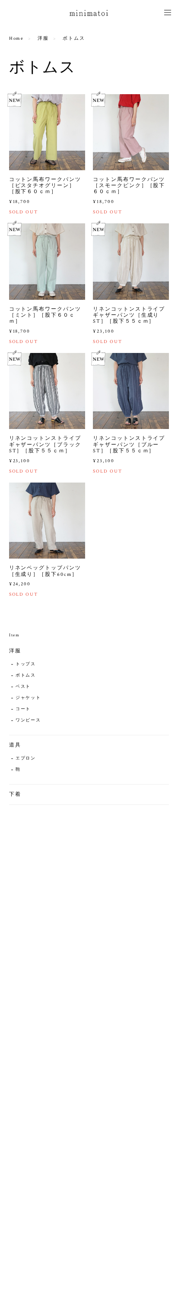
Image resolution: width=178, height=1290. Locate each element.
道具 (15, 745)
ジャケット (28, 698)
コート (23, 709)
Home (16, 38)
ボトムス (26, 675)
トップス (26, 664)
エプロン (26, 758)
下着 (15, 794)
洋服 (43, 38)
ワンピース (28, 720)
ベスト (23, 686)
